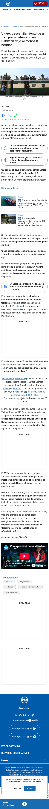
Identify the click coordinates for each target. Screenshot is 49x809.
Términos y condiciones (21, 770)
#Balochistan (8, 378)
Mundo (14, 27)
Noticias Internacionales (30, 587)
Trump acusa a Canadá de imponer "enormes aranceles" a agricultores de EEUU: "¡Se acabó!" (33, 204)
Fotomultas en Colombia (22, 10)
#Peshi (6, 388)
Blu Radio (5, 27)
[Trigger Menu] (3, 4)
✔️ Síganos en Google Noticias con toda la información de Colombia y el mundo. (27, 286)
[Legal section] (45, 760)
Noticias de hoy (11, 592)
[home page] (24, 700)
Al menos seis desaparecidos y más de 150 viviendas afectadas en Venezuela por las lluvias (31, 222)
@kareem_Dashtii (35, 391)
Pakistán (9, 582)
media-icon (24, 804)
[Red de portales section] (45, 746)
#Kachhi (17, 388)
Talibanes (9, 587)
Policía (15, 306)
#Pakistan (20, 378)
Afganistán (24, 582)
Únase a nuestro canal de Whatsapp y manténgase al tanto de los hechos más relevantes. (27, 148)
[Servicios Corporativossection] (45, 753)
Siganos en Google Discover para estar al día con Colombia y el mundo (26, 160)
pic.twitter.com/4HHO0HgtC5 (25, 395)
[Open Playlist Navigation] (45, 804)
